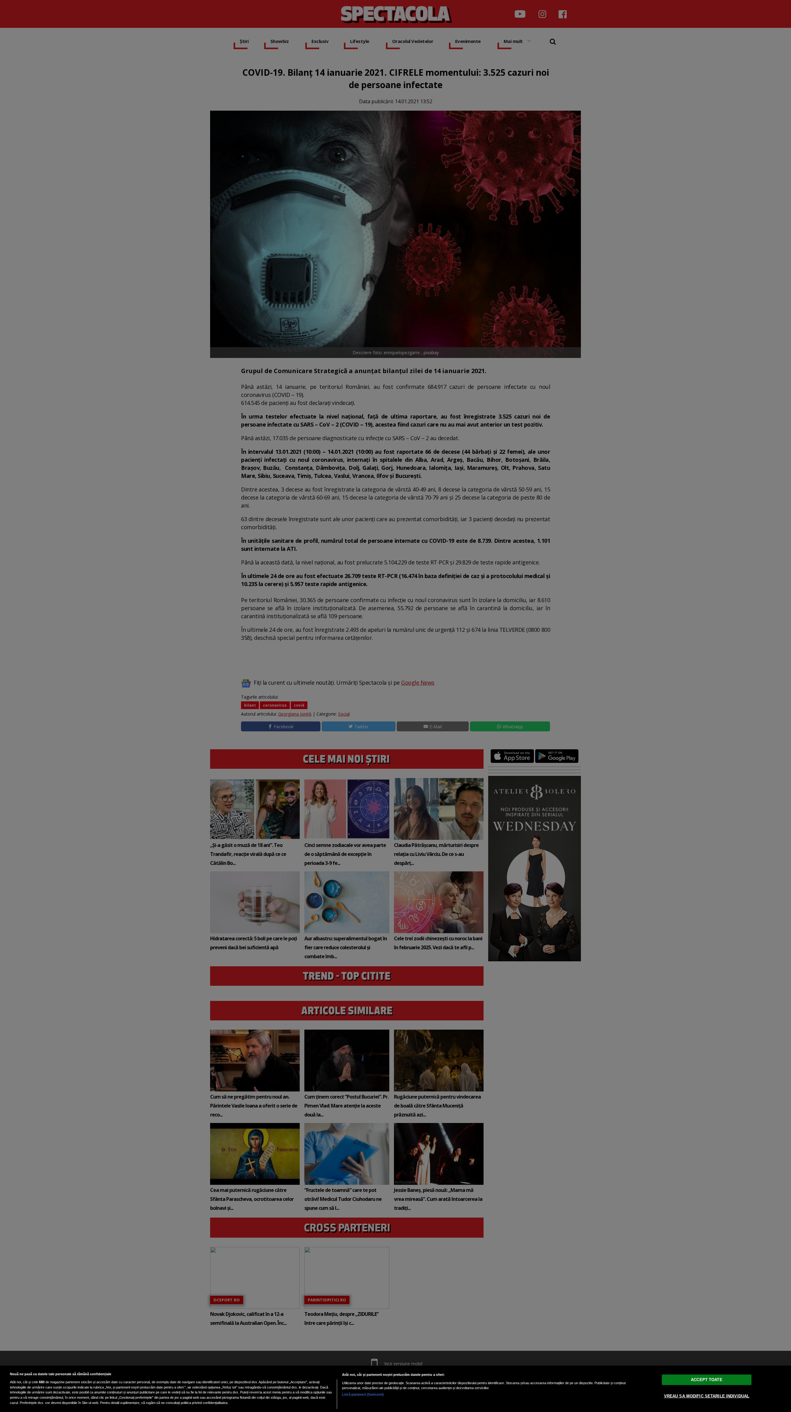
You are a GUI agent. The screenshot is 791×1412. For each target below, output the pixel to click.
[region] (395, 1389)
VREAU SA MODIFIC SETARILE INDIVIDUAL (707, 1396)
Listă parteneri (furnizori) (363, 1394)
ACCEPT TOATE (706, 1379)
